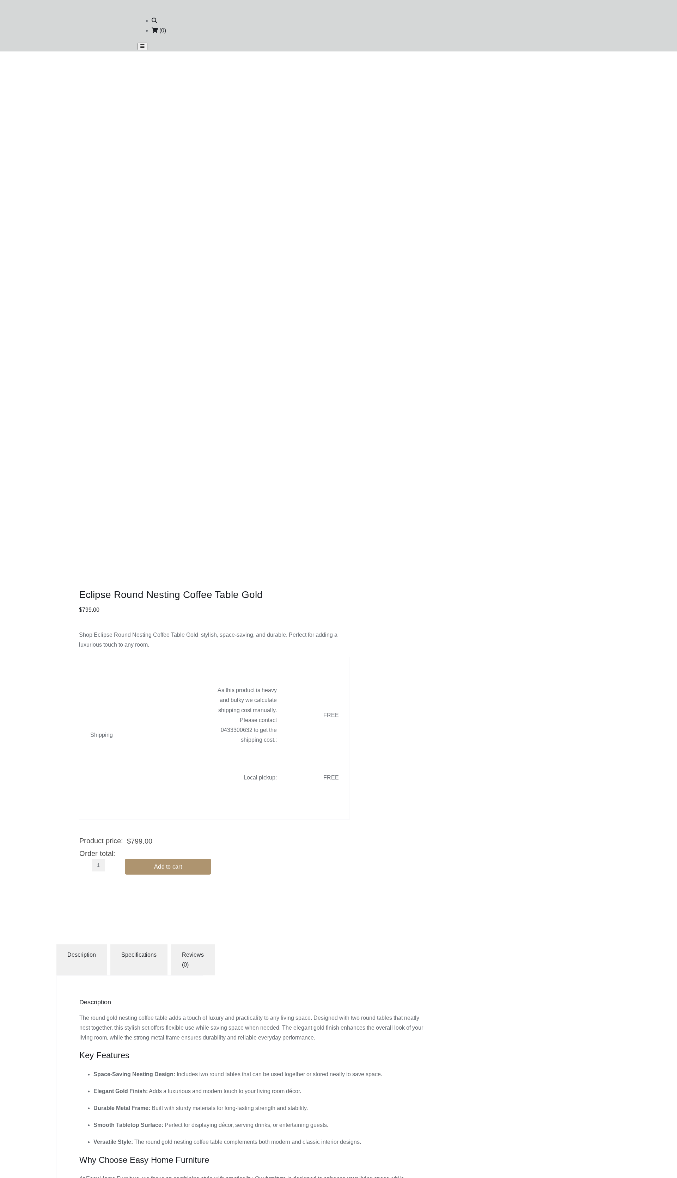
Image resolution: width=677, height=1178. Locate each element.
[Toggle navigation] (142, 46)
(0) (162, 30)
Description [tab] (81, 955)
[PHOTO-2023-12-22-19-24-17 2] (179, 200)
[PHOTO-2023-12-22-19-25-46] (179, 446)
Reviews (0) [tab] (193, 960)
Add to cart (168, 867)
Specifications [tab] (139, 955)
